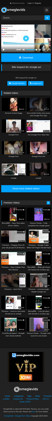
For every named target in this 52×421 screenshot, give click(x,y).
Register (38, 3)
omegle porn (37, 83)
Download (27, 57)
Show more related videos (26, 188)
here (33, 411)
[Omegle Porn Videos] (21, 10)
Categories (18, 396)
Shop (37, 396)
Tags (29, 396)
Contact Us (18, 399)
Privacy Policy (33, 399)
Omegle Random (18, 83)
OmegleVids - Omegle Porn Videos (17, 416)
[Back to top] (44, 414)
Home (7, 396)
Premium (47, 396)
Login (29, 3)
